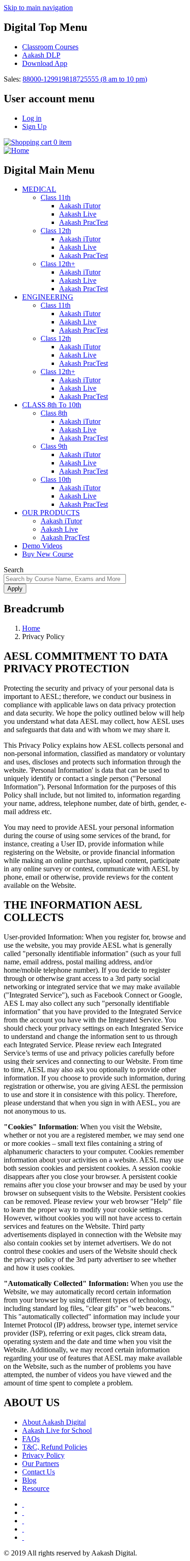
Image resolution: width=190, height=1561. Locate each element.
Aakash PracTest (83, 222)
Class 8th (54, 413)
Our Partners (40, 1463)
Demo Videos (42, 546)
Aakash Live (77, 214)
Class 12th (56, 231)
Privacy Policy (43, 1455)
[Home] (16, 150)
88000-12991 (42, 79)
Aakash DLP (41, 55)
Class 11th (56, 197)
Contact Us (38, 1472)
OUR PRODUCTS (51, 512)
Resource (35, 1488)
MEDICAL (39, 189)
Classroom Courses (50, 47)
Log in (32, 118)
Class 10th (56, 479)
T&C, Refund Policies (54, 1447)
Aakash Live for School (57, 1430)
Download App (44, 63)
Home (31, 628)
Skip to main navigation (38, 8)
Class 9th (54, 446)
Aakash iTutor (80, 206)
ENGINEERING (47, 297)
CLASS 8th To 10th (51, 405)
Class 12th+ (58, 264)
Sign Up (34, 126)
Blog (29, 1480)
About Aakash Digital (54, 1422)
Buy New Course (47, 554)
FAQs (31, 1439)
